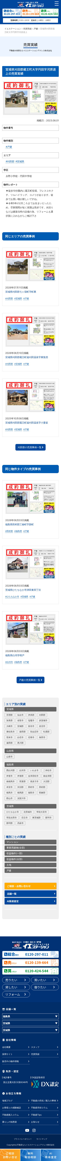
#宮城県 (20, 161)
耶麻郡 (42, 792)
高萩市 (20, 823)
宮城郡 (20, 726)
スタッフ (35, 1047)
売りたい (11, 980)
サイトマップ (41, 1139)
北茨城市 (28, 812)
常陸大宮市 (41, 812)
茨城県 (10, 806)
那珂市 (48, 817)
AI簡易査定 (13, 901)
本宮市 (9, 787)
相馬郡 (20, 792)
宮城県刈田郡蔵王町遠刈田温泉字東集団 (26, 357)
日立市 (24, 817)
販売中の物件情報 (10, 1061)
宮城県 (10, 709)
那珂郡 (9, 823)
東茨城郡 (36, 817)
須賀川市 (21, 798)
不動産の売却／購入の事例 (43, 1100)
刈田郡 (42, 715)
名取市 (20, 720)
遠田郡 (9, 743)
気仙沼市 (34, 731)
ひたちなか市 (12, 812)
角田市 (42, 737)
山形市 (9, 756)
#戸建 (9, 146)
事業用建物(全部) (16, 847)
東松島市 (10, 731)
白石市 (20, 737)
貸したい (11, 987)
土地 (9, 864)
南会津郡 (47, 776)
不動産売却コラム (39, 1107)
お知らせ (35, 1122)
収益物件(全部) (15, 859)
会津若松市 (33, 776)
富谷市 (31, 726)
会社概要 (6, 1047)
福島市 (31, 792)
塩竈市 (31, 720)
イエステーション (12, 28)
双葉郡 (22, 781)
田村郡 (42, 787)
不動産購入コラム (10, 1114)
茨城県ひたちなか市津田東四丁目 (23, 589)
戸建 (36, 28)
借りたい (40, 987)
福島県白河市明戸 (14, 655)
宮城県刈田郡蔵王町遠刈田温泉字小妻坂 (26, 422)
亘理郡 (9, 715)
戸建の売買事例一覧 (29, 679)
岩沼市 (42, 726)
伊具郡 (31, 715)
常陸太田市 (11, 817)
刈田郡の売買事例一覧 (29, 447)
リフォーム (12, 994)
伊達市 (9, 776)
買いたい (40, 980)
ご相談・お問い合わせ (19, 886)
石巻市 (31, 737)
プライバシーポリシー (23, 1139)
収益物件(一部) (15, 853)
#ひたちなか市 (12, 596)
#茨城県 (24, 596)
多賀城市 (43, 720)
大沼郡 (46, 781)
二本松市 (47, 770)
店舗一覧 (11, 893)
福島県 (10, 764)
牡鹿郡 (46, 731)
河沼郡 (20, 787)
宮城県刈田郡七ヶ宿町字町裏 (20, 291)
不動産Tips (36, 1114)
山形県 (10, 750)
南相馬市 (10, 781)
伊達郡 (20, 776)
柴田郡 (22, 731)
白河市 (22, 770)
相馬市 (9, 792)
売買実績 (27, 28)
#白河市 (9, 662)
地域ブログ (7, 1100)
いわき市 (34, 770)
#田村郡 (9, 531)
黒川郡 (20, 743)
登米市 (9, 737)
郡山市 (9, 798)
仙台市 (20, 715)
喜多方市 (34, 781)
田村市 (31, 787)
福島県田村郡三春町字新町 (19, 524)
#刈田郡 (10, 161)
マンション (12, 841)
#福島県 (18, 531)
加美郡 (9, 720)
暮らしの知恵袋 (9, 1122)
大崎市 (9, 726)
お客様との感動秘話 (11, 1107)
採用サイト (7, 1054)
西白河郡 (10, 770)
